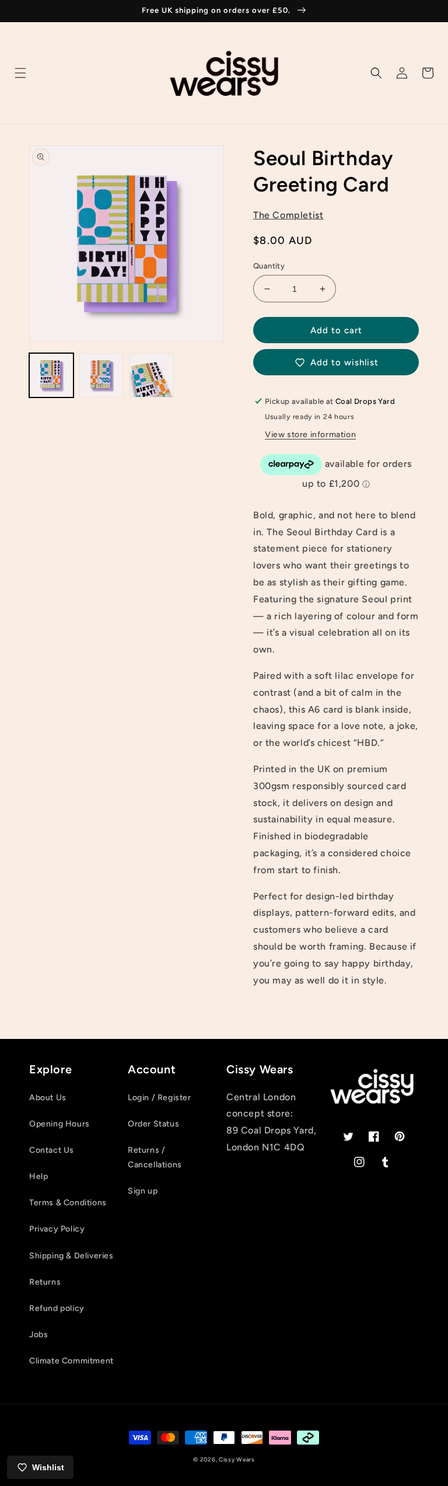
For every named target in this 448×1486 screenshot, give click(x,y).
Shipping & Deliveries (71, 1256)
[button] (20, 73)
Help (38, 1176)
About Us (47, 1098)
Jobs (38, 1335)
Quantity (269, 265)
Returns (45, 1282)
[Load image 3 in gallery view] (152, 375)
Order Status (153, 1124)
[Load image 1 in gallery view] (51, 375)
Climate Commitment (71, 1361)
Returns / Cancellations (155, 1157)
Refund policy (57, 1308)
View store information (310, 434)
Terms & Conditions (68, 1203)
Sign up (143, 1191)
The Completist (288, 215)
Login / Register (159, 1098)
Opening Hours (59, 1124)
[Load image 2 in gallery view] (101, 375)
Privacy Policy (57, 1229)
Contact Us (51, 1150)
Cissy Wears (237, 1459)
